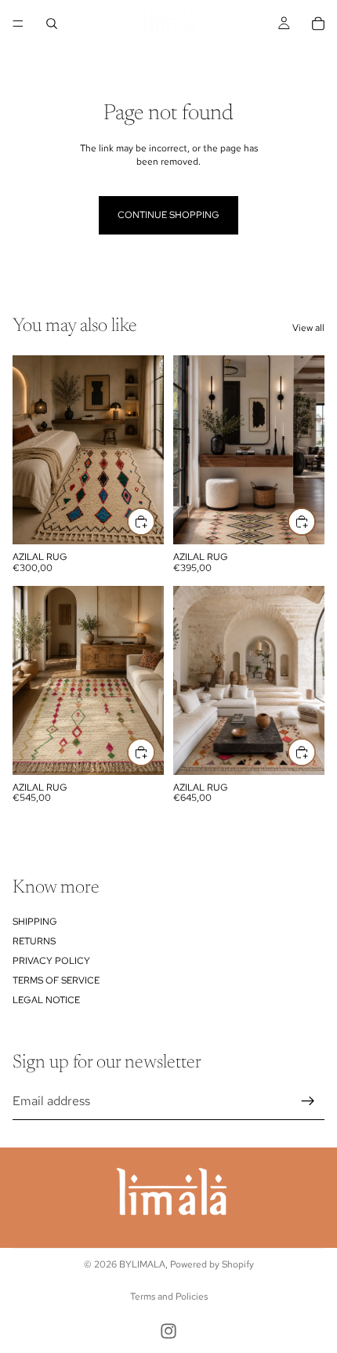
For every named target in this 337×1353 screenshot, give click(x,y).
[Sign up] (308, 1100)
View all (308, 328)
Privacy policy (51, 960)
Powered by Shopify (212, 1264)
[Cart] (318, 23)
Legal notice (46, 1000)
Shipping (35, 921)
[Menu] (18, 23)
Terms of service (56, 980)
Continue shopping (168, 215)
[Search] (51, 23)
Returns (34, 940)
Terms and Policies (169, 1296)
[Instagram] (168, 1331)
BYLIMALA (142, 1264)
